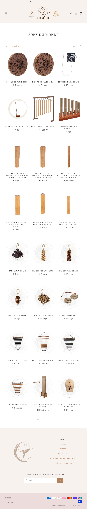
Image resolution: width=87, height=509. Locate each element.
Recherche (62, 453)
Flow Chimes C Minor (17, 360)
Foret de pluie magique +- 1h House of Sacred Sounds (68, 175)
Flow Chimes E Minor (68, 360)
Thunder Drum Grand (68, 82)
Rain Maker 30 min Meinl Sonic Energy (69, 223)
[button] (6, 13)
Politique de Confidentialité (62, 458)
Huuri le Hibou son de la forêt (69, 406)
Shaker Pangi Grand (43, 315)
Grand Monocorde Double (43, 406)
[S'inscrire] (60, 480)
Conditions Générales (62, 463)
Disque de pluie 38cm (17, 82)
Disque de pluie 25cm (42, 82)
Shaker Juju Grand (17, 271)
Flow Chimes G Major (17, 405)
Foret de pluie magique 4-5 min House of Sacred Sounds (17, 175)
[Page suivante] (49, 418)
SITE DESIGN (77, 505)
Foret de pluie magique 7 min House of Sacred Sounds (42, 175)
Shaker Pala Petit (17, 315)
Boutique (62, 444)
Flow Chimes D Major (42, 360)
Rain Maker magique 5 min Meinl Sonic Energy (17, 224)
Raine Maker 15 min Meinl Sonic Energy (43, 223)
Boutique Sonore (65, 505)
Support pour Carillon (17, 126)
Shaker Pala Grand (68, 271)
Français (10, 502)
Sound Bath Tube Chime (43, 126)
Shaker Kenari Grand (43, 271)
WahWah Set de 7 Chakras (68, 128)
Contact (62, 449)
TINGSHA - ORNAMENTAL (69, 315)
